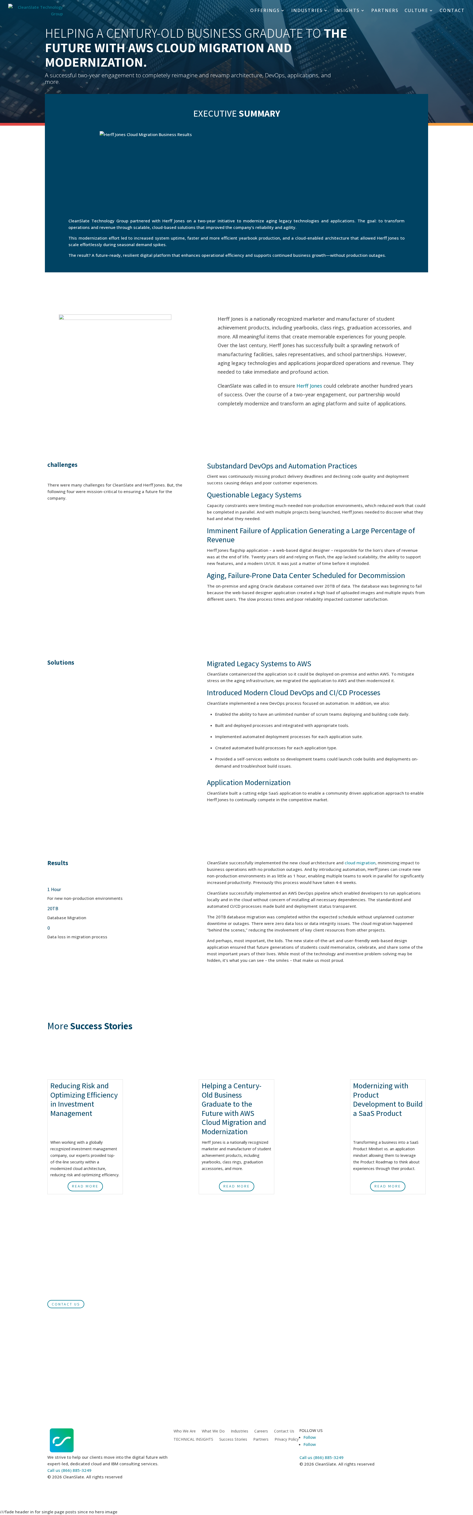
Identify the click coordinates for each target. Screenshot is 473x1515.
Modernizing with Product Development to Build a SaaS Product (388, 1099)
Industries (239, 1431)
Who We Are (185, 1431)
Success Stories (233, 1439)
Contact (452, 10)
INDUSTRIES (307, 10)
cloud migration (360, 862)
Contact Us (284, 1431)
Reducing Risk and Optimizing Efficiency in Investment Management (84, 1099)
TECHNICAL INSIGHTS (193, 1439)
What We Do (213, 1431)
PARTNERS (385, 10)
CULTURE (416, 10)
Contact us (66, 1304)
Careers (261, 1431)
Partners (261, 1439)
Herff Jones (309, 385)
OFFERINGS (265, 10)
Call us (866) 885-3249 (69, 1470)
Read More (85, 1186)
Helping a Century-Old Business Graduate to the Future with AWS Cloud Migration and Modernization (234, 1108)
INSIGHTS (347, 10)
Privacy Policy (287, 1439)
